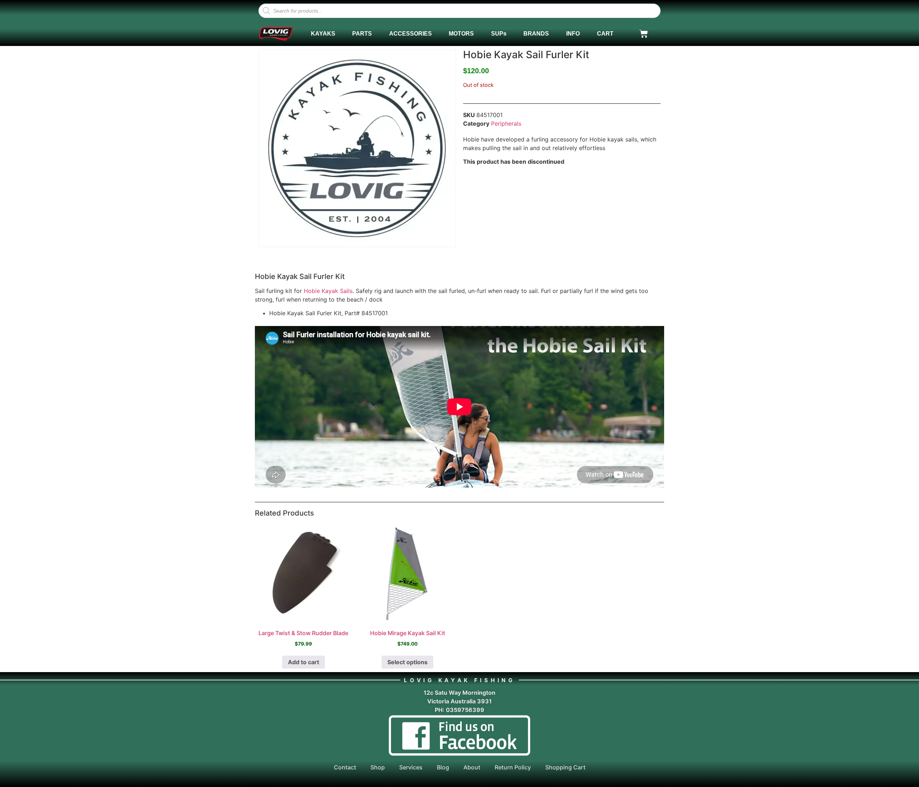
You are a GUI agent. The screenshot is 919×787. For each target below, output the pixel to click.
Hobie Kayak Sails (328, 290)
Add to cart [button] (303, 662)
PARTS (362, 34)
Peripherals (506, 123)
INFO (573, 34)
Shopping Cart (565, 767)
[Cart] (644, 33)
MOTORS (461, 34)
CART (605, 34)
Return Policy (513, 767)
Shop (377, 767)
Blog (443, 767)
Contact (345, 767)
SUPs (499, 34)
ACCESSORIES (410, 34)
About (471, 767)
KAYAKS (323, 34)
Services (411, 767)
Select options (407, 662)
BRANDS (536, 34)
